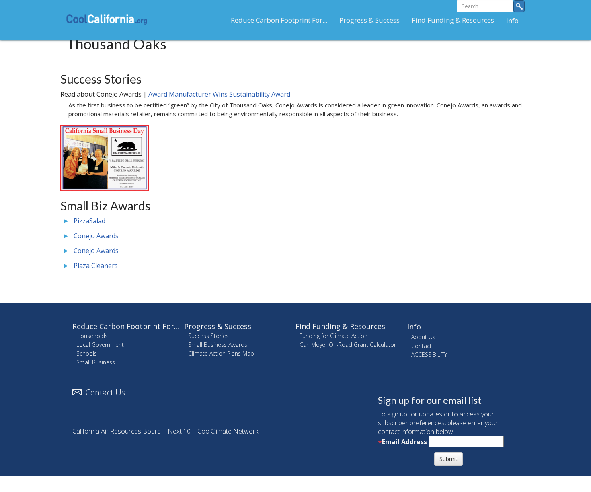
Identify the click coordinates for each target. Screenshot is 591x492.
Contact (421, 346)
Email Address (404, 441)
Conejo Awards (96, 235)
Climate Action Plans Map (221, 353)
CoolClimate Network (227, 431)
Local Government (100, 344)
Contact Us (105, 392)
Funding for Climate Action (333, 336)
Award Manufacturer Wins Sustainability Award (219, 94)
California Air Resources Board (116, 431)
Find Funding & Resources (453, 20)
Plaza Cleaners (96, 265)
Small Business (95, 362)
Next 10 (179, 431)
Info (512, 20)
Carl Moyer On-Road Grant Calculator (348, 344)
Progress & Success (369, 20)
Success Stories (208, 336)
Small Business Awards (217, 344)
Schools (86, 353)
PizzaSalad (89, 220)
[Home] (109, 19)
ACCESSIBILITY (429, 354)
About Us (423, 337)
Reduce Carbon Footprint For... (279, 20)
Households (92, 336)
